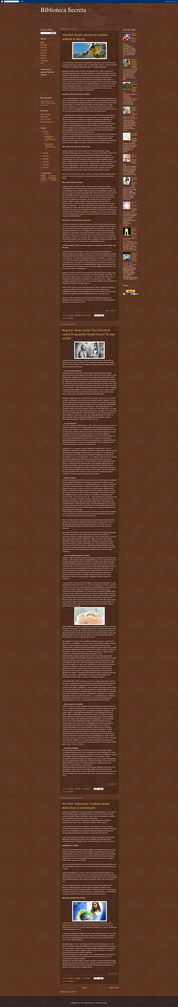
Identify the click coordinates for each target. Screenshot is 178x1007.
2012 (42, 63)
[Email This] (95, 315)
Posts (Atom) (72, 992)
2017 (44, 131)
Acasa (42, 42)
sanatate (43, 178)
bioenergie (43, 182)
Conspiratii (44, 50)
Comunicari (44, 47)
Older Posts (114, 988)
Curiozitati (44, 53)
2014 (44, 159)
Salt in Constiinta (46, 119)
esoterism (44, 180)
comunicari (52, 176)
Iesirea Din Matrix (46, 114)
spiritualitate (52, 178)
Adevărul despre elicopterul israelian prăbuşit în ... (50, 139)
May (45, 134)
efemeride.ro (114, 973)
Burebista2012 (114, 784)
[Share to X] (99, 315)
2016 (44, 153)
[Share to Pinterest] (103, 315)
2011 (44, 167)
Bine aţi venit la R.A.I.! (47, 122)
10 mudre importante (134, 135)
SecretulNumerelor (113, 310)
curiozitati (53, 180)
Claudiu (71, 315)
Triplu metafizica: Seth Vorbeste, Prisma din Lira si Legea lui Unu (48, 103)
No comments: (86, 789)
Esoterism (44, 55)
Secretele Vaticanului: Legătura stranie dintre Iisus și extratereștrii (85, 805)
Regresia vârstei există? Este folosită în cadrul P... (49, 146)
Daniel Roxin (44, 117)
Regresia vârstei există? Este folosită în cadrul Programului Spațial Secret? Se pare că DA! (88, 334)
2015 (44, 156)
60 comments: (87, 315)
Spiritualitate (44, 61)
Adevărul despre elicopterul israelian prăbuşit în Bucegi (134, 64)
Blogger (105, 1003)
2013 (44, 162)
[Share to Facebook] (101, 315)
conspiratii (70, 318)
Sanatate (43, 58)
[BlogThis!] (97, 315)
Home (84, 988)
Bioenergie (44, 45)
